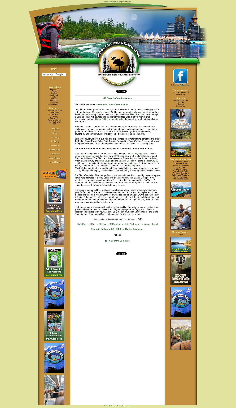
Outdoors (55, 154)
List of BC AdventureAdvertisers (181, 93)
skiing (132, 165)
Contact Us (180, 106)
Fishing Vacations (181, 169)
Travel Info (54, 118)
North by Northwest (130, 224)
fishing (105, 119)
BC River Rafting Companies (130, 229)
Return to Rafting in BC (102, 229)
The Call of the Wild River (117, 241)
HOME (54, 69)
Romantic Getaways (181, 173)
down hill (107, 165)
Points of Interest (54, 120)
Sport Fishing (55, 149)
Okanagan (54, 101)
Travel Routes (55, 162)
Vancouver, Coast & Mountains (111, 104)
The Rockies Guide (180, 179)
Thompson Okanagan (180, 165)
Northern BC (54, 89)
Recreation (54, 112)
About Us (180, 104)
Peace (54, 91)
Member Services (180, 232)
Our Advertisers (180, 90)
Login (181, 234)
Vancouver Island (54, 105)
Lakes (54, 116)
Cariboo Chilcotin (99, 224)
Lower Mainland (93, 112)
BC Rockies (114, 224)
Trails (54, 124)
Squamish (90, 156)
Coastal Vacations (181, 163)
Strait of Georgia (126, 161)
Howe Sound (104, 161)
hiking (98, 119)
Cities (54, 133)
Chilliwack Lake (139, 112)
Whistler (120, 156)
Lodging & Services (54, 110)
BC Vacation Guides (180, 161)
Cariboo (54, 93)
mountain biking (116, 119)
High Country (54, 95)
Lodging (55, 141)
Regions (55, 129)
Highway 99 (152, 161)
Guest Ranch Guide (180, 171)
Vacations (55, 137)
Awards (181, 102)
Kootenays (54, 99)
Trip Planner (55, 158)
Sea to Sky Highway (137, 153)
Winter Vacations (180, 177)
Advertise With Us (181, 100)
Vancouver (54, 103)
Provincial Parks (54, 122)
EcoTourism (180, 167)
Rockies (54, 97)
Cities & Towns (54, 114)
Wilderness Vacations (180, 175)
